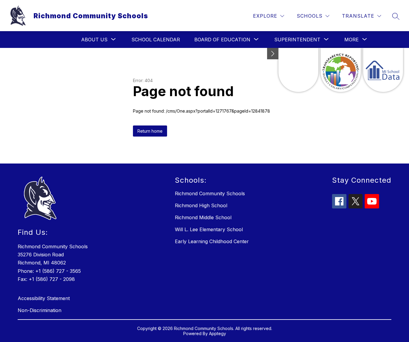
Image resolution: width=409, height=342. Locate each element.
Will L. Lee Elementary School (209, 229)
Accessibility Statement (44, 298)
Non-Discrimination (39, 310)
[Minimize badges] (272, 53)
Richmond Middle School (203, 217)
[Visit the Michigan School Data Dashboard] (383, 70)
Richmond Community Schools (210, 193)
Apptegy (217, 333)
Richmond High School (201, 205)
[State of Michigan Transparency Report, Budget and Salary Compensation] (340, 70)
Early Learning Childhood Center (212, 241)
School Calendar (155, 40)
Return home (150, 131)
